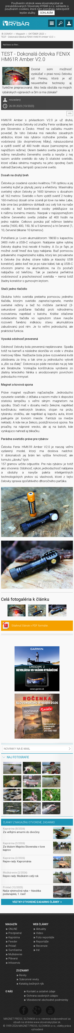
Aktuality (41, 929)
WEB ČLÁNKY (40, 924)
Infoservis (14, 962)
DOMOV (8, 33)
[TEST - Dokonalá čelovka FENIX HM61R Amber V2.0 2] (37, 565)
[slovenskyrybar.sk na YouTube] (50, 1010)
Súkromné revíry (29, 979)
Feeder (12, 941)
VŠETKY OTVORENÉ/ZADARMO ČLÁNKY (36, 901)
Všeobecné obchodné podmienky (47, 999)
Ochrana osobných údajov (42, 995)
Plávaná (13, 958)
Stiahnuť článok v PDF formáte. (29, 625)
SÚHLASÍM (46, 12)
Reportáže (42, 941)
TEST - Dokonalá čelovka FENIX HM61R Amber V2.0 (27, 36)
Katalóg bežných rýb (31, 983)
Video (39, 933)
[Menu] (51, 23)
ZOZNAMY (22, 970)
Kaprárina (14, 937)
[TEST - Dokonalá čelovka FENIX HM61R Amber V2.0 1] (37, 512)
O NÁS (9, 991)
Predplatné (15, 933)
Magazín (20, 33)
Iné (38, 950)
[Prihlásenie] (69, 23)
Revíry (22, 975)
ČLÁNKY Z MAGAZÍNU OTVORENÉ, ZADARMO (29, 822)
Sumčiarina (15, 950)
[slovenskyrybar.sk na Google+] (37, 1010)
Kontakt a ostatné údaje (41, 991)
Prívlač (12, 945)
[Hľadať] (60, 23)
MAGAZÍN (11, 924)
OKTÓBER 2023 (36, 33)
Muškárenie (15, 954)
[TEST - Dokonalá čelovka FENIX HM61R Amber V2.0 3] (57, 611)
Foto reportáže (45, 937)
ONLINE (12, 929)
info (69, 113)
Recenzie (42, 945)
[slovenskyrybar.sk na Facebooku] (23, 1010)
